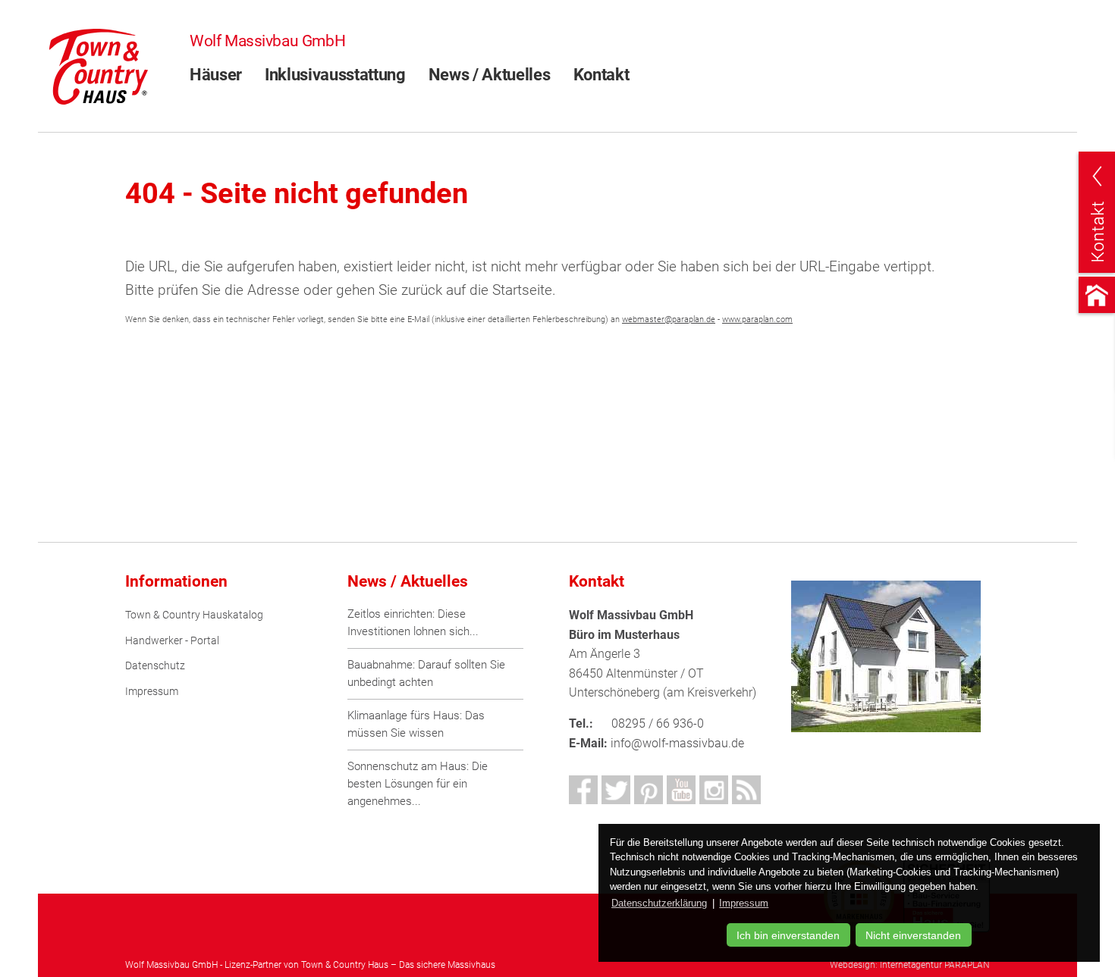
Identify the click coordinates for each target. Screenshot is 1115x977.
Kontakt (601, 74)
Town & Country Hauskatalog (194, 615)
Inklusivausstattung (335, 74)
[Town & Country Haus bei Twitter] (615, 789)
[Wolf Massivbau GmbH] (98, 65)
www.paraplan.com (757, 319)
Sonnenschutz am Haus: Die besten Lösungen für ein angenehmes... (417, 783)
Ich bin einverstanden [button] (788, 935)
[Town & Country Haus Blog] (746, 789)
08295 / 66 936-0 (657, 723)
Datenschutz (155, 665)
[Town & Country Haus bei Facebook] (583, 789)
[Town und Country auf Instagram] (713, 789)
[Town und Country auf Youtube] (681, 789)
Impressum (151, 691)
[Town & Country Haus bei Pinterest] (648, 789)
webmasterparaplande (668, 319)
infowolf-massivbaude (677, 743)
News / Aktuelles (490, 74)
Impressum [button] (743, 903)
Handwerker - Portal (172, 640)
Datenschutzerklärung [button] (659, 903)
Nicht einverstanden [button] (913, 935)
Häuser (216, 74)
